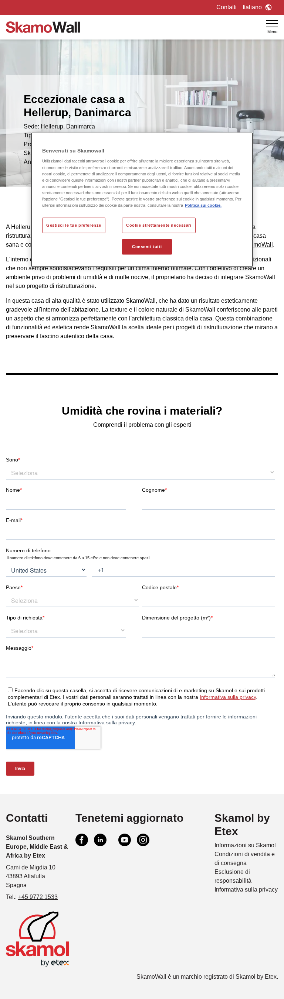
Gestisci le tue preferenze (73, 225)
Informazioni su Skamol (245, 845)
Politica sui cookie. (203, 205)
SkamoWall (258, 244)
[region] (142, 199)
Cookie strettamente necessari (159, 225)
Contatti (226, 7)
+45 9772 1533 (38, 897)
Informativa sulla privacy (246, 889)
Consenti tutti (147, 246)
